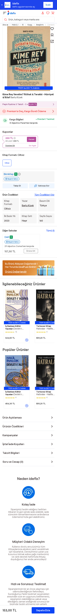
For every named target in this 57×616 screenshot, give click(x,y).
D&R (7, 237)
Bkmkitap (9, 174)
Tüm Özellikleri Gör (44, 194)
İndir (48, 4)
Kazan (31, 139)
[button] (28, 19)
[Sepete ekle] (26, 340)
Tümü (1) (50, 230)
